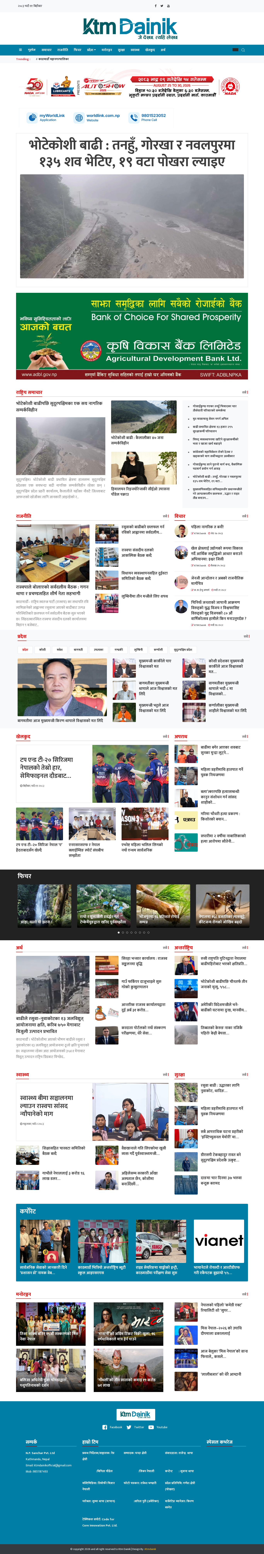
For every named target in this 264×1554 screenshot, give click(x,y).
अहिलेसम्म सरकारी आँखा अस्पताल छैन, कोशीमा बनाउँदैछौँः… (140, 1178)
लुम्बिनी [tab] (138, 649)
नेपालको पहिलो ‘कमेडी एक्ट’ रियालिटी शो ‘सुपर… (221, 1308)
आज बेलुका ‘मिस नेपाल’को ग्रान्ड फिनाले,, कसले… (224, 1354)
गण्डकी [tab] (119, 649)
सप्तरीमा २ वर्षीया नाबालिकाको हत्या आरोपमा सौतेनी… (223, 839)
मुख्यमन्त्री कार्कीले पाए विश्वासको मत (155, 664)
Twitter (138, 1427)
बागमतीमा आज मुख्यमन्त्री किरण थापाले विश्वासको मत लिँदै (60, 721)
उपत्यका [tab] (98, 649)
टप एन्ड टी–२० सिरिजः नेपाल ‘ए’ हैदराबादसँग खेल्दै (39, 848)
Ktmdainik (150, 1549)
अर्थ (163, 50)
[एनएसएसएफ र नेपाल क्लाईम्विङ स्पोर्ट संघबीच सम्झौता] (92, 823)
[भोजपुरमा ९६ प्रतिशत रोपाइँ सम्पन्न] (163, 905)
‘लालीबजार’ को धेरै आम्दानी (221, 1374)
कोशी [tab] (42, 649)
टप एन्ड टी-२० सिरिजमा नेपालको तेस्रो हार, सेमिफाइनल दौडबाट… (46, 768)
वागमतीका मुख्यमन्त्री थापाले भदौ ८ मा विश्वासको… (224, 688)
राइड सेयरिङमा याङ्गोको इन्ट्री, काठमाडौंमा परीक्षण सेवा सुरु (157, 1270)
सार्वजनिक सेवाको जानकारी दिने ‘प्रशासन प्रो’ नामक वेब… (43, 1270)
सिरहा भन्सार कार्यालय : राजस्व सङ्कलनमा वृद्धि (144, 961)
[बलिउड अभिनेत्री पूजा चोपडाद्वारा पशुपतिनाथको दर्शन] (51, 1370)
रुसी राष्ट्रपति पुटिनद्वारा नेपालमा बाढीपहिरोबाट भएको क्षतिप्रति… (224, 961)
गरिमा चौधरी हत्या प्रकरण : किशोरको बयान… (220, 817)
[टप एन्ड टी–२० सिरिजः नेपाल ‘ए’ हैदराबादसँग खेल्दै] (39, 823)
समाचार (47, 50)
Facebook (115, 1427)
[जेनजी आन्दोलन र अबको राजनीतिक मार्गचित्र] (183, 582)
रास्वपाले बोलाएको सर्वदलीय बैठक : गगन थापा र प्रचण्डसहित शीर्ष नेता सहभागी (52, 590)
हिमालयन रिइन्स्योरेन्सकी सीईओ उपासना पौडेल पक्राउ (140, 492)
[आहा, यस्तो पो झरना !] (44, 905)
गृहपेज (32, 50)
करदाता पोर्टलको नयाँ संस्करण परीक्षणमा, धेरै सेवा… (144, 1031)
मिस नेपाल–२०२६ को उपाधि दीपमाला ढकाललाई (221, 1331)
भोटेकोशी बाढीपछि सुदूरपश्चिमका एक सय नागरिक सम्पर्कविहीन (59, 407)
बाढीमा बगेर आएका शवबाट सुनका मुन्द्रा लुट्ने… (221, 750)
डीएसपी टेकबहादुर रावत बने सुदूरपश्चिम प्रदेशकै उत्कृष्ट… (221, 1158)
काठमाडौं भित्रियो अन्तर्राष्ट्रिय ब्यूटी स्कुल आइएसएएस (102, 1270)
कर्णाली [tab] (158, 649)
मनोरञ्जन (107, 50)
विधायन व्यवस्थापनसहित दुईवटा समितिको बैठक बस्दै (145, 576)
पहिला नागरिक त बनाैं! (207, 527)
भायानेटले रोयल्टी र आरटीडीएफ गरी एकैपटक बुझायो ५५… (217, 1270)
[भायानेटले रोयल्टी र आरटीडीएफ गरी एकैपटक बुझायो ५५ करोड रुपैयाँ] (219, 1241)
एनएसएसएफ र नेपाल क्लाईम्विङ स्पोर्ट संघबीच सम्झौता (86, 850)
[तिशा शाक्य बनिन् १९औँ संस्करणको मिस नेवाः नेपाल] (51, 1323)
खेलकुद (150, 50)
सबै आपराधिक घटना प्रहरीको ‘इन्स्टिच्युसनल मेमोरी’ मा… (222, 1134)
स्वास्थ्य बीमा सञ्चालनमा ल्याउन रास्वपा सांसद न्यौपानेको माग (46, 1106)
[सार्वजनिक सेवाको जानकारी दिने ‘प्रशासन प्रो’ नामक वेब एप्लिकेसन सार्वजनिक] (45, 1241)
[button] (235, 49)
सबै (244, 392)
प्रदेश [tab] (25, 649)
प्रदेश (90, 50)
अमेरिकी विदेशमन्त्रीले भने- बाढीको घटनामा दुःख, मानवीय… (224, 1007)
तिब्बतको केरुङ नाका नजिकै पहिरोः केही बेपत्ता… (222, 1031)
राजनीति (62, 50)
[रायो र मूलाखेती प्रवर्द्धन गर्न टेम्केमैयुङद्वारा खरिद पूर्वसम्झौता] (104, 905)
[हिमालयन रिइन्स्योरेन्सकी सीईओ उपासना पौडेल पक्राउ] (144, 468)
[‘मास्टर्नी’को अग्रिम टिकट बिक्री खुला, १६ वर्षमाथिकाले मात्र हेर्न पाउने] (128, 1323)
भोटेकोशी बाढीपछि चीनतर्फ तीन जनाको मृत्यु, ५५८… (224, 984)
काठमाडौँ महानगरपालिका (53, 59)
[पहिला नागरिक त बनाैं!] (183, 531)
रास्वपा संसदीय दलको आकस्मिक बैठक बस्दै (138, 553)
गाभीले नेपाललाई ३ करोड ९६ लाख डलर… (63, 1176)
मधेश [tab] (60, 649)
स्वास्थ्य (135, 50)
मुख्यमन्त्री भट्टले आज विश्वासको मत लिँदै (154, 708)
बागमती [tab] (78, 649)
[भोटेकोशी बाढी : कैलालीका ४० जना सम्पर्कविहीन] (144, 416)
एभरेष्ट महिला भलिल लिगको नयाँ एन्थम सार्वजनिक (142, 848)
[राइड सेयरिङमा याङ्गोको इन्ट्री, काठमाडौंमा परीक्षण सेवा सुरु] (161, 1241)
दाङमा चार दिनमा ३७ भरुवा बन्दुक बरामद (221, 1181)
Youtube (161, 1427)
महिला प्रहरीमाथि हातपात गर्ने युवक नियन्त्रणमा (222, 772)
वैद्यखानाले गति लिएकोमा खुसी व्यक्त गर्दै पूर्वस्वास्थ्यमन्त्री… (144, 1151)
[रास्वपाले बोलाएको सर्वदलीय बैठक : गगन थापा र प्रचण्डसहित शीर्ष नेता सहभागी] (52, 553)
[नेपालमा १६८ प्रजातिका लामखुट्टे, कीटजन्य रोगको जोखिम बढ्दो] (223, 905)
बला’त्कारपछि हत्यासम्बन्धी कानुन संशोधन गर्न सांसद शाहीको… (220, 797)
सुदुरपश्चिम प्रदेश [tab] (183, 649)
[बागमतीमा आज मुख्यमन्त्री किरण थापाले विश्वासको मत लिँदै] (62, 687)
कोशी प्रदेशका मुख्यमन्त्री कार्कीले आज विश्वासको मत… (226, 666)
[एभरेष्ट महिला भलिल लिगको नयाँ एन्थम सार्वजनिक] (145, 823)
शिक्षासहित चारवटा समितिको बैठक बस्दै (63, 1151)
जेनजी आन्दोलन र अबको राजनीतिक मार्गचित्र (217, 581)
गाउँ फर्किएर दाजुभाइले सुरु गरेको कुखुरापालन (141, 984)
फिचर (77, 50)
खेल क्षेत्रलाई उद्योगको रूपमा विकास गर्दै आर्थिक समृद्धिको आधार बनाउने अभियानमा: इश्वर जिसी (217, 553)
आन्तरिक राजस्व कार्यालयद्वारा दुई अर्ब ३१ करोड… (143, 1007)
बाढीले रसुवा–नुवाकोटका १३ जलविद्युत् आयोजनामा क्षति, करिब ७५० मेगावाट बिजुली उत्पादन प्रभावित (49, 1025)
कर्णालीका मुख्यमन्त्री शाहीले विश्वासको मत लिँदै (228, 708)
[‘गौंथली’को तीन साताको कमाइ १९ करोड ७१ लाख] (128, 1370)
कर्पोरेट (28, 1212)
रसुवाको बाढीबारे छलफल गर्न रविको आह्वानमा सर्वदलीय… (143, 530)
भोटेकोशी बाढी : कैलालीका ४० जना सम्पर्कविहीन (137, 441)
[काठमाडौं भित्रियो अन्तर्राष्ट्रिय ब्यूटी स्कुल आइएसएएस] (103, 1241)
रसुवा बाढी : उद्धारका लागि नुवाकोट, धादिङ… (220, 1088)
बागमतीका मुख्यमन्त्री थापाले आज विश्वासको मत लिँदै (158, 688)
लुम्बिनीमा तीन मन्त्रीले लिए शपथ (145, 596)
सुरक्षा (121, 50)
